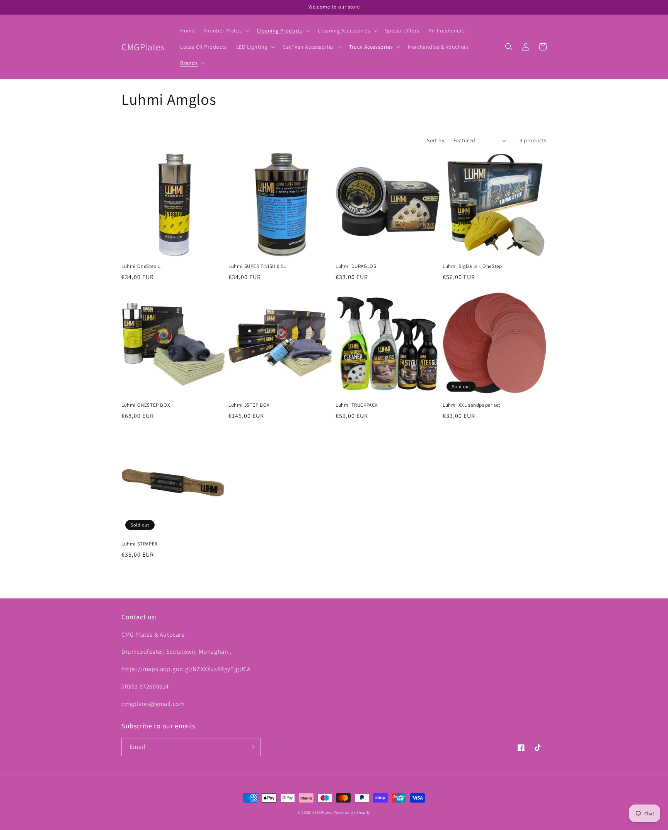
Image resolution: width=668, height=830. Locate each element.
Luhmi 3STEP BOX (249, 405)
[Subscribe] (251, 747)
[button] (225, 30)
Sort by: (436, 140)
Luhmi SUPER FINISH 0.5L (257, 266)
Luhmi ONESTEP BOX (145, 405)
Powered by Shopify (352, 812)
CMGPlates (322, 812)
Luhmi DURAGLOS (356, 266)
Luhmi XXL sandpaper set (471, 405)
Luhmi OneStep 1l (141, 266)
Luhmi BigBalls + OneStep (472, 266)
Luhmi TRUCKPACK (357, 405)
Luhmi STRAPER (139, 544)
